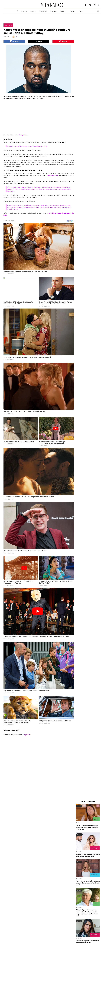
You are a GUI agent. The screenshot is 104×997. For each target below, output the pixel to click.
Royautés (53, 11)
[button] (85, 6)
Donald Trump (53, 175)
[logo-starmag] (52, 5)
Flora (17, 36)
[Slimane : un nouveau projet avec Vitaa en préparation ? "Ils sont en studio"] (88, 841)
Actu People (94, 848)
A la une (24, 11)
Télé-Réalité (43, 11)
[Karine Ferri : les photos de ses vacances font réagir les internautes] (88, 928)
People (32, 11)
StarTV (72, 11)
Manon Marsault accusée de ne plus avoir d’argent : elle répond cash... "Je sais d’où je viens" (88, 883)
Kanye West (23, 135)
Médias (62, 11)
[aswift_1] (52, 17)
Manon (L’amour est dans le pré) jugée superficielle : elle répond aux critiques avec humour (87, 827)
